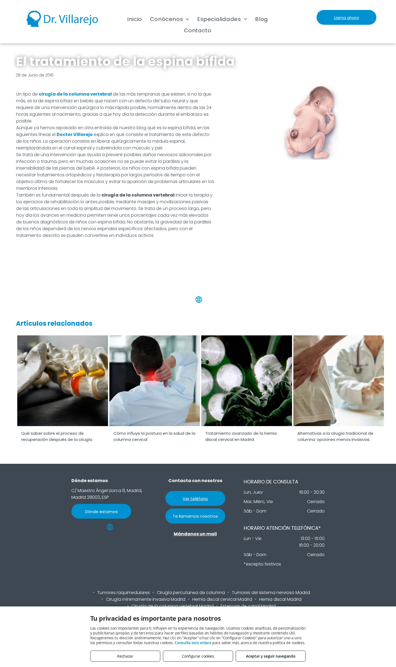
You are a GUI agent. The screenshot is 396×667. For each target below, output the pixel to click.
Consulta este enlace (193, 642)
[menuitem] (134, 19)
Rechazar (125, 656)
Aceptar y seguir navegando (270, 656)
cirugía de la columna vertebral (75, 94)
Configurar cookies (198, 656)
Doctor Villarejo (75, 134)
